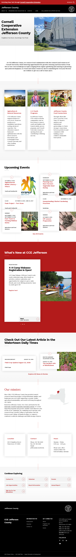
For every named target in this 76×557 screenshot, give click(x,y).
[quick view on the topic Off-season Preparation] (49, 211)
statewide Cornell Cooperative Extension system (19, 407)
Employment (29, 521)
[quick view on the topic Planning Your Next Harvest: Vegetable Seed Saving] (49, 174)
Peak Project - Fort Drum (14, 203)
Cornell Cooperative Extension (30, 2)
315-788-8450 (66, 527)
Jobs (36, 11)
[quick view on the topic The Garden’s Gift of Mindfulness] (49, 353)
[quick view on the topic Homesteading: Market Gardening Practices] (57, 195)
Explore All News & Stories (38, 374)
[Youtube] (60, 544)
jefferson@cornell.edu (65, 530)
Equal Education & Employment (33, 554)
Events (30, 11)
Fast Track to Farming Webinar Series (11, 220)
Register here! (13, 290)
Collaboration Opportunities (50, 11)
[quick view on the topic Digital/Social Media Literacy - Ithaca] (11, 177)
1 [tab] (20, 324)
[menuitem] (3, 11)
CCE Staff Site (19, 554)
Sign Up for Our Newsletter (11, 491)
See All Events (38, 234)
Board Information (34, 485)
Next (24, 319)
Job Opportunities (11, 485)
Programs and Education (16, 11)
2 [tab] (22, 324)
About (3, 11)
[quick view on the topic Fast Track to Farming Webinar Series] (11, 209)
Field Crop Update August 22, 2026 (18, 362)
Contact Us (9, 479)
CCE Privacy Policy (9, 554)
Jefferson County (10, 7)
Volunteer (32, 479)
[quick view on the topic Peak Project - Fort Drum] (19, 197)
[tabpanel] (22, 276)
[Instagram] (63, 541)
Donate (53, 479)
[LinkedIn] (66, 541)
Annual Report (55, 485)
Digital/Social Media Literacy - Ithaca (11, 184)
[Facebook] (59, 541)
